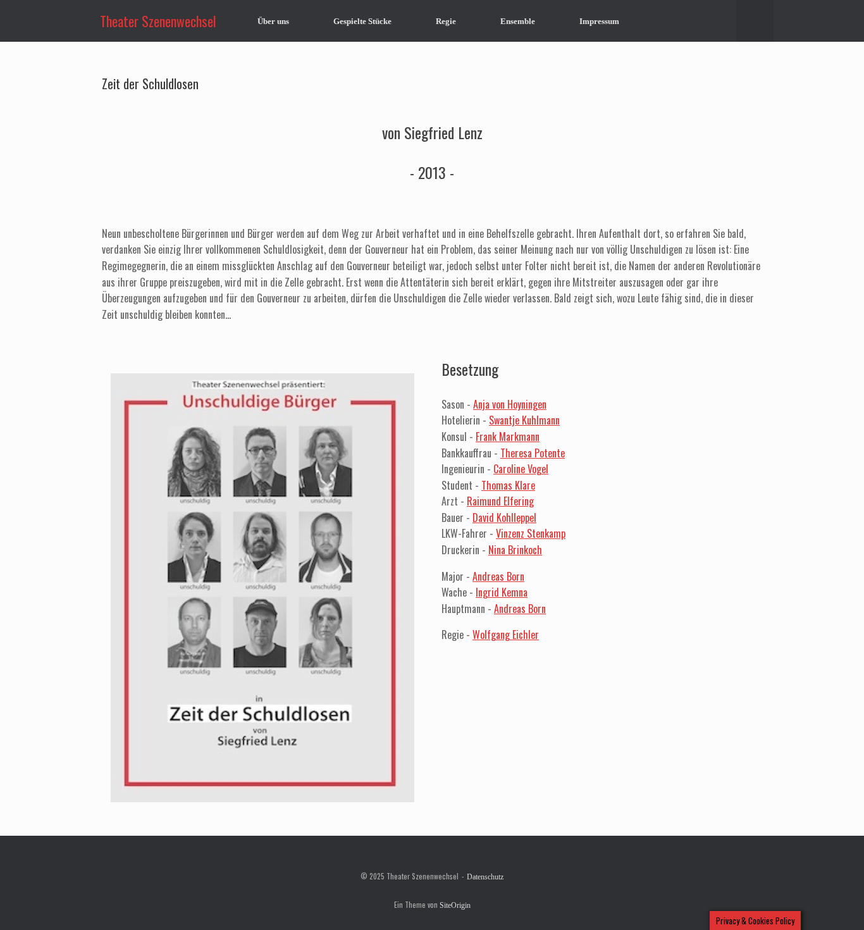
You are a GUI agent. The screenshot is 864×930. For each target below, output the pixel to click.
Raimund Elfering (500, 501)
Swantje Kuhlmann (524, 420)
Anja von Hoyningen (509, 404)
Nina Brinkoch (515, 549)
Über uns (273, 21)
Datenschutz (485, 877)
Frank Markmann (508, 436)
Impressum (599, 21)
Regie (446, 21)
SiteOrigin (455, 905)
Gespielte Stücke (362, 21)
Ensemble (517, 21)
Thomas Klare (508, 485)
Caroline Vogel (520, 468)
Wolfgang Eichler (505, 634)
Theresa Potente (532, 453)
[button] (755, 21)
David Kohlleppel (504, 517)
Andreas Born (498, 576)
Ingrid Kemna (502, 592)
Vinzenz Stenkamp (530, 533)
